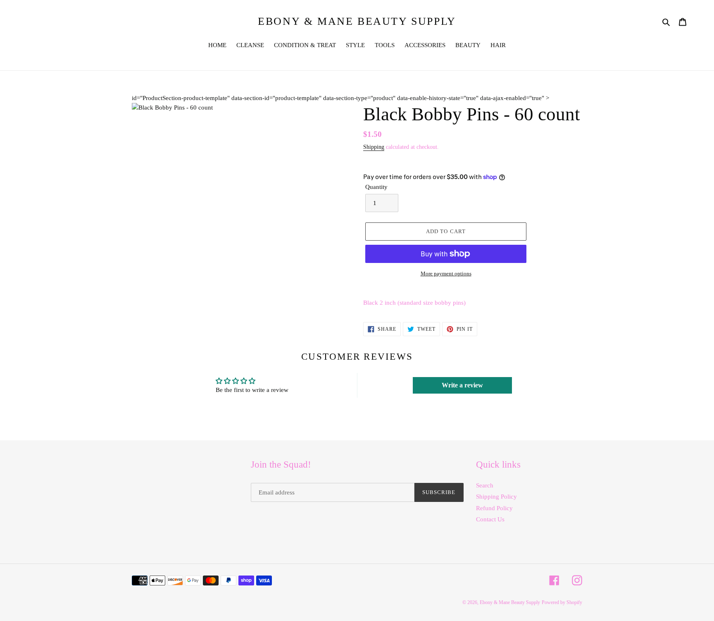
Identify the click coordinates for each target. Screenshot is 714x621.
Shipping (373, 147)
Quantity (376, 187)
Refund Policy (494, 508)
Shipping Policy (496, 496)
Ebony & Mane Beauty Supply (357, 21)
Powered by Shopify (562, 602)
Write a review (462, 385)
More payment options (446, 273)
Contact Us (490, 519)
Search (484, 485)
